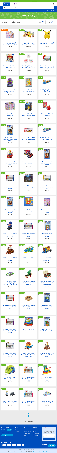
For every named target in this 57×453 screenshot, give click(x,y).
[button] (4, 1)
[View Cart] (53, 4)
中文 (4, 429)
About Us (16, 429)
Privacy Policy (45, 451)
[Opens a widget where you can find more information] (52, 445)
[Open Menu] (2, 4)
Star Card (34, 429)
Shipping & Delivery (36, 433)
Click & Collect (35, 435)
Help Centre (26, 429)
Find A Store (17, 431)
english (9, 429)
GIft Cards (34, 431)
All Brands (5, 22)
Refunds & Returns (27, 431)
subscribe (49, 438)
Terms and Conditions (37, 451)
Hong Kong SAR (7, 435)
